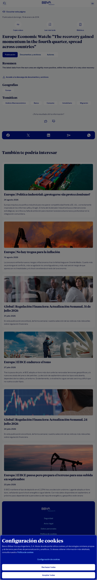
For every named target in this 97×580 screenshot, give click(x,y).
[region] (48, 557)
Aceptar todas (48, 575)
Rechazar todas (49, 567)
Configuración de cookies (48, 559)
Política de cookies (25, 552)
